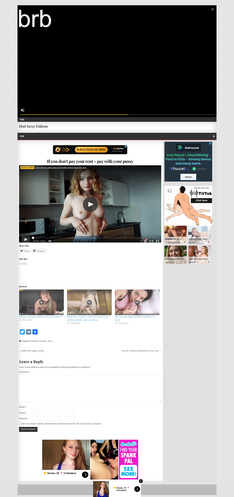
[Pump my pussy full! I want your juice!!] (41, 302)
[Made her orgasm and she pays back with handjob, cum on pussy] (89, 302)
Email (22, 413)
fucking (43, 341)
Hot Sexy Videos (33, 126)
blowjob (34, 341)
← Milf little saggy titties (31, 351)
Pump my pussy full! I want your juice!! (40, 316)
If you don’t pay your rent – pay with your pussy (90, 161)
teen (50, 341)
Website (23, 418)
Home (22, 119)
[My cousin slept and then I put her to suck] (137, 302)
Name (23, 407)
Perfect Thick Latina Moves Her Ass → (141, 351)
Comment (25, 372)
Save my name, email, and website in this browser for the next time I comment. (61, 423)
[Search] (214, 136)
